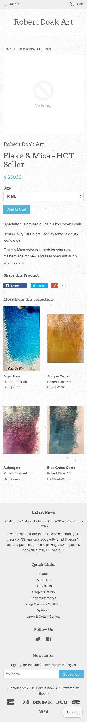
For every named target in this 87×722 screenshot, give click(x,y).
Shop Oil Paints (43, 592)
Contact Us (43, 585)
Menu (14, 3)
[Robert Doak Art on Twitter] (38, 639)
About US (44, 579)
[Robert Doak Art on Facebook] (49, 639)
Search (43, 573)
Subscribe (71, 674)
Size (7, 188)
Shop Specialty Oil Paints (43, 604)
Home (7, 49)
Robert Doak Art (43, 22)
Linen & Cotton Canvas (44, 616)
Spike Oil (43, 610)
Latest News (43, 512)
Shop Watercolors (44, 598)
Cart (80, 3)
